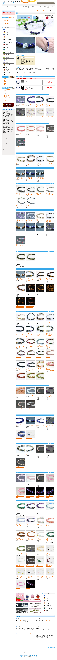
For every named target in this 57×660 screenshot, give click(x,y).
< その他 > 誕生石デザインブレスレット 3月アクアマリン (20, 565)
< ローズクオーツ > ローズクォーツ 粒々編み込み (49, 483)
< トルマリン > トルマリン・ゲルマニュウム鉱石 (40, 322)
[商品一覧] (15, 7)
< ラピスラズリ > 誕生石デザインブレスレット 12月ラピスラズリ (30, 439)
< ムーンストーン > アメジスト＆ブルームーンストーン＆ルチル (49, 395)
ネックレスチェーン (7, 89)
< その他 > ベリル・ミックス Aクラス (40, 525)
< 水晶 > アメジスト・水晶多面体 (20, 220)
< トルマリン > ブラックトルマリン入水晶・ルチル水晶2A (49, 334)
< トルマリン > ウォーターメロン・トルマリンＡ (40, 381)
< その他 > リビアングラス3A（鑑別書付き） (30, 553)
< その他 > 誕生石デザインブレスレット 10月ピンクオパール (40, 577)
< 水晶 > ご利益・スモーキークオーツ (40, 232)
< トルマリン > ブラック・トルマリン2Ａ (20, 369)
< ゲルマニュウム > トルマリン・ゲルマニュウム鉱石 (30, 163)
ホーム (38, 10)
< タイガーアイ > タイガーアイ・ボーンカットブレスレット (40, 293)
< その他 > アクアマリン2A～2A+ (49, 510)
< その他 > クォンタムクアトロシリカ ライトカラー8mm (49, 539)
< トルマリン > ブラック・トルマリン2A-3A (20, 334)
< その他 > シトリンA (37, 553)
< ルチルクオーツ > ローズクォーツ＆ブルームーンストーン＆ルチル (40, 454)
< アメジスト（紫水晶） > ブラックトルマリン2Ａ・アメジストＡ (50, 104)
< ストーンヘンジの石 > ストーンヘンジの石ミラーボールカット (20, 262)
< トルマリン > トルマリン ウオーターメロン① (40, 346)
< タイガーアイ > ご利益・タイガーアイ (20, 279)
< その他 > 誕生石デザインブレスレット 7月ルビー (49, 565)
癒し (4, 84)
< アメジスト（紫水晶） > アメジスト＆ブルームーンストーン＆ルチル (20, 117)
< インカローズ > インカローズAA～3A (29, 133)
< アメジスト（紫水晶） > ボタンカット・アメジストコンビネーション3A (40, 117)
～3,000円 (5, 96)
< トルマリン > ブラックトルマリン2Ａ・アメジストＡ (30, 369)
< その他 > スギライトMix (28, 510)
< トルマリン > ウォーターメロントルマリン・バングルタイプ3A (50, 369)
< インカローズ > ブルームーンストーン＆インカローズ (49, 133)
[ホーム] (6, 7)
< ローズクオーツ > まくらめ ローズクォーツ (30, 483)
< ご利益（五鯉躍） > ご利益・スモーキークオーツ (40, 178)
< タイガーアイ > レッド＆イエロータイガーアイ (20, 293)
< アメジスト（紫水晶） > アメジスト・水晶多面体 (20, 104)
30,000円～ (5, 100)
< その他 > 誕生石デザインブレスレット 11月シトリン (49, 576)
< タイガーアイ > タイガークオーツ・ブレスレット (30, 293)
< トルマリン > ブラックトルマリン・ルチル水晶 (40, 334)
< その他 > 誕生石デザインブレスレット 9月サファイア (30, 576)
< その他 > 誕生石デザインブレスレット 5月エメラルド (40, 565)
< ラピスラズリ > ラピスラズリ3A (19, 425)
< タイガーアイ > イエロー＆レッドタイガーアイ (49, 279)
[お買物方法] (24, 7)
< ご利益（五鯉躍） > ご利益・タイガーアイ (20, 178)
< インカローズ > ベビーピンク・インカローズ (40, 133)
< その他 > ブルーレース (18, 525)
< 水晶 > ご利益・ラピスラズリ (29, 231)
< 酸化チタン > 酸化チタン (18, 194)
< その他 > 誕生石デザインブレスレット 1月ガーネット (49, 553)
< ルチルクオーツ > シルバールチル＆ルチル (20, 467)
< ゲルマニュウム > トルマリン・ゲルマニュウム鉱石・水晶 (40, 163)
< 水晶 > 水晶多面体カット (29, 220)
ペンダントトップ (6, 23)
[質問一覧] (33, 7)
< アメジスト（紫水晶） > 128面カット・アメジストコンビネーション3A (30, 117)
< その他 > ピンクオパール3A (48, 525)
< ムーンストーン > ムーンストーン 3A (29, 395)
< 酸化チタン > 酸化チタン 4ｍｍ (39, 194)
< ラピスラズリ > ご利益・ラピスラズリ (29, 425)
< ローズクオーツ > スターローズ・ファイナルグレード (40, 496)
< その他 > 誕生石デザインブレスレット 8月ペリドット (20, 576)
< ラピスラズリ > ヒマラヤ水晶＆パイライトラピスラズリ (49, 425)
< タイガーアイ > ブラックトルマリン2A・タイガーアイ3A (30, 279)
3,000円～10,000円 (7, 97)
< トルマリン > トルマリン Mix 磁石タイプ (40, 358)
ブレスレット (6, 20)
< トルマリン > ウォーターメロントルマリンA (30, 381)
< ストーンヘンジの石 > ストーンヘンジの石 (30, 261)
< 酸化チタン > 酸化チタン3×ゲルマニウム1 (30, 205)
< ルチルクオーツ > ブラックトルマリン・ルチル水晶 (20, 454)
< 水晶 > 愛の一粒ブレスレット (39, 220)
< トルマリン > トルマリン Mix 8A (29, 346)
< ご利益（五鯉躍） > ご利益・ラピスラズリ (29, 178)
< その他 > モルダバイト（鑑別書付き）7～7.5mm (20, 553)
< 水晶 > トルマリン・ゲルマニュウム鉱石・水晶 (49, 220)
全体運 (5, 78)
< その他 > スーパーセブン (38, 510)
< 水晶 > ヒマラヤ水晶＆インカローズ (20, 245)
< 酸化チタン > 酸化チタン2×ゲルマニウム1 (20, 205)
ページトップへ (51, 94)
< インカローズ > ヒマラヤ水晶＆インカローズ (20, 147)
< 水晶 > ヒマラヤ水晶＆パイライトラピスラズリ (49, 232)
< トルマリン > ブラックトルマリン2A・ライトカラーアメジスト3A (30, 335)
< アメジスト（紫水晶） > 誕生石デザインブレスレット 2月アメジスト (50, 117)
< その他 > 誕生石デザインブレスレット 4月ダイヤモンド (30, 565)
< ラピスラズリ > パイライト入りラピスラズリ (40, 425)
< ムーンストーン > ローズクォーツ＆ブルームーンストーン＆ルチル (40, 395)
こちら (21, 620)
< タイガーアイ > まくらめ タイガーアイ (40, 279)
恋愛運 (5, 83)
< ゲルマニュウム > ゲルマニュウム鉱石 (49, 163)
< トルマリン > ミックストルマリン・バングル (40, 369)
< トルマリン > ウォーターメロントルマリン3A (20, 381)
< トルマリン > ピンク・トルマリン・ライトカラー (49, 358)
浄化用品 (5, 90)
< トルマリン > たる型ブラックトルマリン (30, 322)
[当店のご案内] (42, 7)
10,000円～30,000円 (7, 99)
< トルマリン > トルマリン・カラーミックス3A (20, 322)
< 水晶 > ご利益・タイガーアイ (20, 231)
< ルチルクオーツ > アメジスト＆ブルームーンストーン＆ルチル (49, 454)
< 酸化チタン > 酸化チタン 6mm (29, 194)
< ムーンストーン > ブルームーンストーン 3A (20, 395)
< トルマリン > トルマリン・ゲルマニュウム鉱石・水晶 (49, 322)
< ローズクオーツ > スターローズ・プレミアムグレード (30, 496)
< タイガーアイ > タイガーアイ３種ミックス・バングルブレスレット (20, 307)
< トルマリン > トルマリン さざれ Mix (20, 358)
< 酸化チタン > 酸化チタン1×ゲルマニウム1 (50, 194)
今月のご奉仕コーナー (7, 95)
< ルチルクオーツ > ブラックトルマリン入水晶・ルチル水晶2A (30, 454)
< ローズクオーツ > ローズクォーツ (19, 482)
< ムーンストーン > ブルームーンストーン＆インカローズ (20, 409)
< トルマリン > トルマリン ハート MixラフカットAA (50, 346)
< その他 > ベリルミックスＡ (39, 539)
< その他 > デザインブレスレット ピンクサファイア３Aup (20, 589)
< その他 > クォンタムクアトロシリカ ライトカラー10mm (20, 511)
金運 (4, 80)
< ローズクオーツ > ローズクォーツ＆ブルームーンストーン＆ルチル (40, 483)
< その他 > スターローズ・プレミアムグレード (30, 589)
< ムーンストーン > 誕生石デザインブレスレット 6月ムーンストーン (30, 409)
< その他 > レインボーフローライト (30, 525)
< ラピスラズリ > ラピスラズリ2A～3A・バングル (20, 439)
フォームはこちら (47, 620)
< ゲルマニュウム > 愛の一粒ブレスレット (20, 163)
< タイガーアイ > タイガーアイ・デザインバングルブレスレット (49, 293)
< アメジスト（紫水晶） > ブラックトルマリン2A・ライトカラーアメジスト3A (40, 105)
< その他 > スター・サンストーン (20, 539)
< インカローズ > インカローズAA (19, 133)
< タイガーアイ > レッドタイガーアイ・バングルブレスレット (30, 306)
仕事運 (5, 81)
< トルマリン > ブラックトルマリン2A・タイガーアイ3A (20, 346)
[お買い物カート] (51, 7)
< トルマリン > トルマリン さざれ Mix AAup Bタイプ (30, 358)
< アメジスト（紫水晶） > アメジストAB (30, 104)
